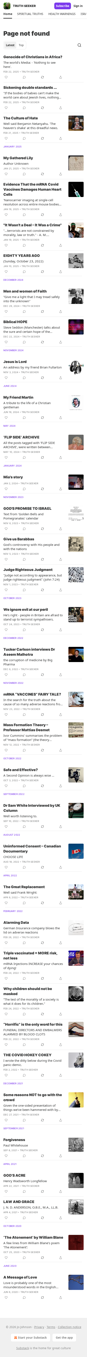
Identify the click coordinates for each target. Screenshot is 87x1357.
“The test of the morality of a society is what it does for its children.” (31, 1001)
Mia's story (13, 477)
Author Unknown (16, 163)
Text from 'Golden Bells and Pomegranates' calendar (23, 516)
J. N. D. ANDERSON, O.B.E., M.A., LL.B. (30, 1207)
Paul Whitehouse (15, 1145)
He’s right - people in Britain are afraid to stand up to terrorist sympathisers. (33, 617)
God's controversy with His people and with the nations (31, 546)
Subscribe (62, 6)
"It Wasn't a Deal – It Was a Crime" (32, 225)
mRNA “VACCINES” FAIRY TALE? (32, 694)
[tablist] (14, 45)
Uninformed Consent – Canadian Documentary (32, 848)
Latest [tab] (10, 45)
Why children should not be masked (27, 991)
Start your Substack (32, 1337)
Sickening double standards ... (30, 87)
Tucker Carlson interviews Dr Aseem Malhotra (29, 652)
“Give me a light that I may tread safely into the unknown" (31, 299)
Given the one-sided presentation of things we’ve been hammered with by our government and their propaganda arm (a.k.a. (31, 1107)
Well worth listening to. (20, 816)
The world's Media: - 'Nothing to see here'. (29, 64)
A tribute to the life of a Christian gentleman (27, 405)
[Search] (79, 45)
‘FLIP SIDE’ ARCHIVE (21, 437)
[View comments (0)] (24, 77)
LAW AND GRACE (18, 1202)
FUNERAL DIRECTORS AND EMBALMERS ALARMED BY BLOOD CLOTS (32, 1032)
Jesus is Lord (15, 362)
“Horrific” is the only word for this (33, 1024)
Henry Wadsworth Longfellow (25, 1181)
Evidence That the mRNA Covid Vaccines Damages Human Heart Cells (32, 189)
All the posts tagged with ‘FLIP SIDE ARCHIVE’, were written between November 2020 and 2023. (29, 445)
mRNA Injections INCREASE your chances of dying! (33, 966)
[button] (8, 14)
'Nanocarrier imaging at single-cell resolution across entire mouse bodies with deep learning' (31, 202)
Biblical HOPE (15, 322)
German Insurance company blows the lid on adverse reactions (31, 930)
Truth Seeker (30, 71)
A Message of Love (20, 1277)
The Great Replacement (24, 887)
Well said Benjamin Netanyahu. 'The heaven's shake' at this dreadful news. (30, 125)
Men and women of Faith (25, 291)
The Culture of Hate (20, 118)
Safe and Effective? (20, 770)
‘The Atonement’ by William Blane (33, 1237)
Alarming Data (16, 922)
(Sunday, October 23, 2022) (23, 261)
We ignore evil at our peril (25, 609)
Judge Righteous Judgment (28, 570)
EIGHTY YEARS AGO (21, 256)
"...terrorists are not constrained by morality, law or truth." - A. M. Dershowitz (28, 232)
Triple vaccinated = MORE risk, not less (30, 955)
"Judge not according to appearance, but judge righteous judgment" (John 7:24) (32, 577)
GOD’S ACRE (14, 1175)
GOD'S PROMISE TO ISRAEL (27, 508)
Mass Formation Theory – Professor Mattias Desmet (26, 727)
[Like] (6, 77)
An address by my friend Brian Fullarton (32, 367)
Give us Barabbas (18, 539)
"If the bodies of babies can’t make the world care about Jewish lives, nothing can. (31, 95)
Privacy (39, 1327)
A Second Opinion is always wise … (28, 775)
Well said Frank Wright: (20, 892)
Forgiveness (14, 1140)
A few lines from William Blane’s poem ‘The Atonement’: (31, 1245)
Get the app (64, 1337)
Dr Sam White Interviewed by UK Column (31, 808)
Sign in (78, 6)
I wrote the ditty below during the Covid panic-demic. (32, 1062)
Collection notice (69, 1327)
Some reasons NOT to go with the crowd (32, 1097)
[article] (43, 67)
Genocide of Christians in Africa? (32, 57)
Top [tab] (21, 45)
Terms (51, 1327)
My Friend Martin (18, 397)
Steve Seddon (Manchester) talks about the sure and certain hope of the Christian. (31, 329)
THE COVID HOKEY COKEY (27, 1055)
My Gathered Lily (18, 158)
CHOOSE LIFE (13, 857)
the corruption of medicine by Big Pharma (27, 662)
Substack (22, 1348)
